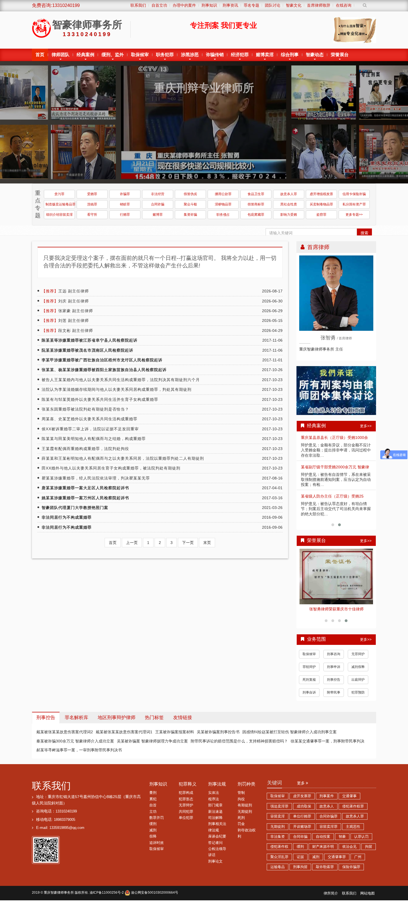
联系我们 (51, 785)
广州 (357, 857)
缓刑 (153, 824)
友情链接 (182, 717)
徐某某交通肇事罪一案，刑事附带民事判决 (327, 741)
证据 (300, 857)
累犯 (153, 799)
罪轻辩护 (309, 667)
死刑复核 (309, 680)
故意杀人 (326, 806)
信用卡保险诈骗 (354, 194)
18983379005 (64, 820)
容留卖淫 (277, 816)
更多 (301, 783)
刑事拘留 (300, 867)
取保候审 (140, 54)
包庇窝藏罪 (256, 215)
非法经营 (157, 194)
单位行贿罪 (302, 816)
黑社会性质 (288, 204)
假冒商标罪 (256, 204)
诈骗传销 (215, 54)
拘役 (241, 799)
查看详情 (336, 576)
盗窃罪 (321, 215)
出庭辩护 (358, 680)
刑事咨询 (333, 654)
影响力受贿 (288, 215)
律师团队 (60, 54)
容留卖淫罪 (328, 827)
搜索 (364, 233)
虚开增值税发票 (321, 194)
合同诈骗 (157, 204)
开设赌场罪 (302, 827)
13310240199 (66, 811)
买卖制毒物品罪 (321, 204)
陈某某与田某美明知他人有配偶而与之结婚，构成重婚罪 (94, 438)
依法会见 (349, 847)
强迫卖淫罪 (279, 806)
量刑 (153, 793)
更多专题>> (354, 215)
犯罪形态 (186, 799)
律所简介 (331, 893)
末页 (207, 542)
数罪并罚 (156, 818)
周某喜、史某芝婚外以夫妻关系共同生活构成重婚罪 (89, 419)
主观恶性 (353, 827)
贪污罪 (59, 194)
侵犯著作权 (279, 847)
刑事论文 (215, 861)
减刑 (153, 830)
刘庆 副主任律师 (65, 301)
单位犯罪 (186, 818)
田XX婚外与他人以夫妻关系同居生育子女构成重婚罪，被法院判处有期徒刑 (111, 468)
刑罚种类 (246, 784)
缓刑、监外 (113, 54)
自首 (153, 805)
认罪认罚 (361, 837)
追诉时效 (156, 843)
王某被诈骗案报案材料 (174, 732)
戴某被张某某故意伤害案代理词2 (64, 732)
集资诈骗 (190, 215)
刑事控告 (333, 680)
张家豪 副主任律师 (67, 311)
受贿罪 (92, 194)
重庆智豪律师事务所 (59, 892)
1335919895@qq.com (66, 828)
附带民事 (333, 692)
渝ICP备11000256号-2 (107, 892)
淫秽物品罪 (223, 204)
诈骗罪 (125, 194)
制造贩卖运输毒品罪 (60, 204)
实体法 (213, 793)
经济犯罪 (240, 54)
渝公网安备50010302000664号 (154, 892)
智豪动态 (315, 54)
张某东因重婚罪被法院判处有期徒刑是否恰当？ (85, 409)
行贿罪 (125, 215)
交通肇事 (349, 796)
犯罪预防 (358, 692)
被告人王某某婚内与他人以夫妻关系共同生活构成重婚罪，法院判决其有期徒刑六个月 (121, 379)
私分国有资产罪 (354, 204)
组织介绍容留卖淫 (59, 215)
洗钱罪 (92, 204)
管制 (241, 793)
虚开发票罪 (302, 796)
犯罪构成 (186, 793)
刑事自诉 (309, 692)
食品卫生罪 (256, 194)
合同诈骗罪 (328, 816)
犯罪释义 (188, 784)
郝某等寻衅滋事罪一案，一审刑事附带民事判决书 (79, 750)
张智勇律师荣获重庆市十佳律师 (336, 609)
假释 (153, 836)
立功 (153, 812)
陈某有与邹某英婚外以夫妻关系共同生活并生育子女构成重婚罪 (100, 399)
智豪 (342, 837)
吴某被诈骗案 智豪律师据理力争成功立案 (152, 741)
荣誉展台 (340, 54)
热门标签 (154, 717)
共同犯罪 (186, 812)
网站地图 (367, 893)
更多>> (366, 426)
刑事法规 (217, 784)
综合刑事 (290, 54)
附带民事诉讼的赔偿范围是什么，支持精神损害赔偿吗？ (239, 741)
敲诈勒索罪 (325, 867)
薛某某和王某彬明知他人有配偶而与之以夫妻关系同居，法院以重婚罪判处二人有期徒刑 (123, 458)
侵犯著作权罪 (353, 806)
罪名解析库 (76, 717)
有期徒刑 (245, 805)
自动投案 (323, 837)
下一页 (188, 542)
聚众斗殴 (190, 204)
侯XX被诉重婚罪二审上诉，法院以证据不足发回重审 (90, 429)
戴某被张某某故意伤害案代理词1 (124, 732)
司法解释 (215, 818)
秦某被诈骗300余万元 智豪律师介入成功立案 (75, 741)
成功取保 (304, 806)
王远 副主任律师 (65, 291)
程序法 (213, 799)
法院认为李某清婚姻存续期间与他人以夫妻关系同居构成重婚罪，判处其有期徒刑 (117, 389)
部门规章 (215, 805)
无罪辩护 (358, 654)
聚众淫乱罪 (279, 857)
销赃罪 (125, 204)
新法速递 (215, 812)
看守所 (92, 215)
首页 (40, 54)
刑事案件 (326, 796)
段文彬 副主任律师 (67, 330)
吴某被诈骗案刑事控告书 (218, 732)
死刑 (241, 818)
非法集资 (277, 837)
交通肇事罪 (337, 857)
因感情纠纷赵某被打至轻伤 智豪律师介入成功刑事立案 (289, 732)
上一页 (132, 542)
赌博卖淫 (265, 54)
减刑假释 (358, 667)
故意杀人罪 (288, 194)
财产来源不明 (323, 847)
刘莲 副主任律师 (65, 320)
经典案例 (85, 54)
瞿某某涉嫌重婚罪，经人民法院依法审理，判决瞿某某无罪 (96, 478)
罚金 (241, 824)
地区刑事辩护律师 (116, 717)
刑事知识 (158, 784)
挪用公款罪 (223, 194)
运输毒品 (277, 867)
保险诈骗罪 (351, 867)
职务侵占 (223, 215)
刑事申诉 (333, 667)
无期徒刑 (245, 812)
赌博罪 (158, 215)
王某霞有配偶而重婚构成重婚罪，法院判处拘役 (85, 448)
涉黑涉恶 (190, 54)
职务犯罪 (165, 54)
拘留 (368, 847)
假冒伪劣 (190, 194)
